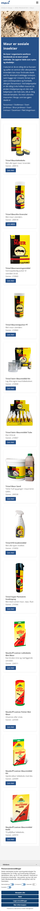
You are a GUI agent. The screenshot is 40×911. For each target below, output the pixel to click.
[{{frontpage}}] (5, 2)
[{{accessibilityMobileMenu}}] (37, 2)
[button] (20, 170)
